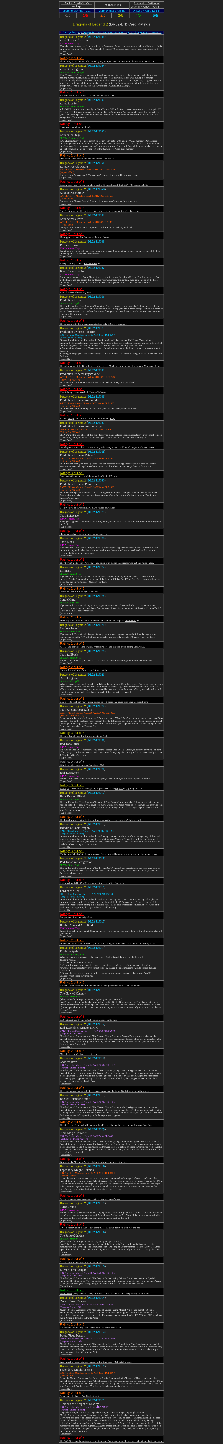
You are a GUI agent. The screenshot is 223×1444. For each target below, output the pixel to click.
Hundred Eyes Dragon (78, 1199)
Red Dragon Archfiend (137, 447)
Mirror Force (66, 1293)
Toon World (83, 562)
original (89, 646)
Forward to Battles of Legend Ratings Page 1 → (147, 5)
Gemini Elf (74, 591)
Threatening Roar (83, 292)
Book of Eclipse (109, 476)
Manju (71, 418)
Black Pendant (92, 1227)
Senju (77, 392)
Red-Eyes (64, 788)
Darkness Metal (67, 883)
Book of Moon (143, 366)
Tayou (157, 366)
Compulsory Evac (100, 534)
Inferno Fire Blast (89, 765)
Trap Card (107, 1362)
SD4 (126, 185)
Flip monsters (90, 263)
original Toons (93, 670)
